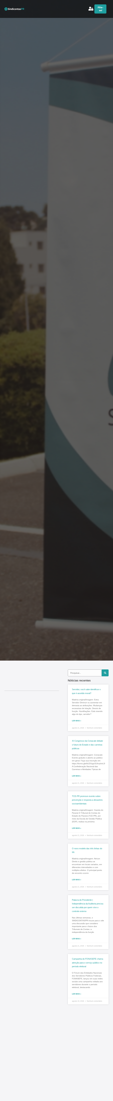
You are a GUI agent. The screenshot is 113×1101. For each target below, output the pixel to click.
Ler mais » (76, 721)
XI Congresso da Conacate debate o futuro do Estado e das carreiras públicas (87, 745)
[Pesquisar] (105, 672)
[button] (86, 11)
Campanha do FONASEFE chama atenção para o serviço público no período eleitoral (87, 963)
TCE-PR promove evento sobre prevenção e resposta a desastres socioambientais (87, 800)
